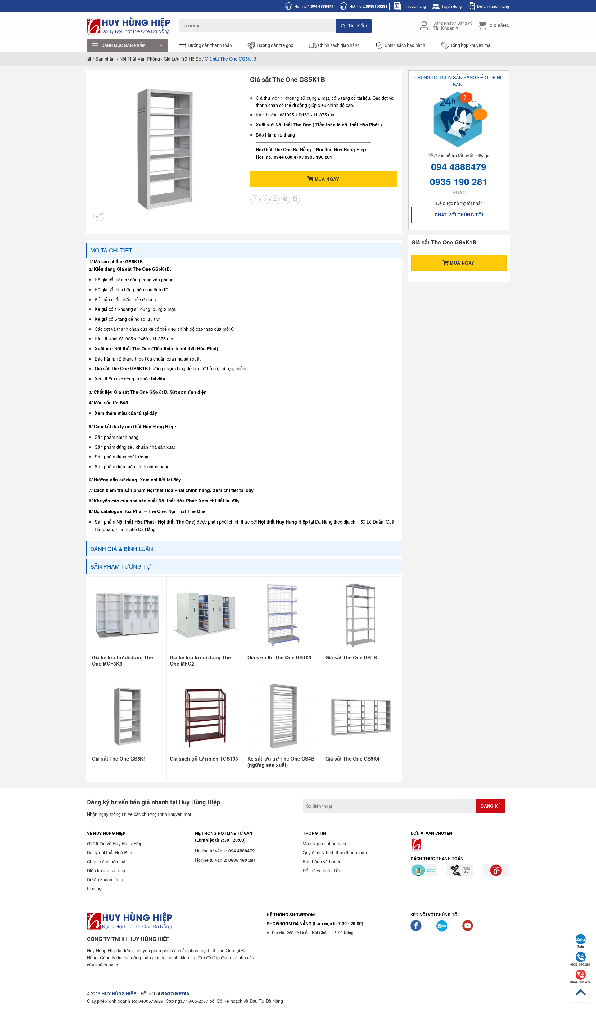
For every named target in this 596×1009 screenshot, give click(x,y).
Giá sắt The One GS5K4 (352, 759)
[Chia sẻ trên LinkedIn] (295, 199)
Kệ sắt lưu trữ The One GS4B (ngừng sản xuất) (280, 762)
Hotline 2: (368, 6)
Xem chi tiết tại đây (160, 479)
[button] (493, 26)
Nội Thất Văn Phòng (140, 58)
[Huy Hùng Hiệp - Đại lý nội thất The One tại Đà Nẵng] (128, 26)
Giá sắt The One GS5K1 (119, 759)
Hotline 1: (313, 6)
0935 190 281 (459, 181)
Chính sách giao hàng (339, 45)
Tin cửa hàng (414, 6)
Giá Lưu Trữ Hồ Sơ (182, 58)
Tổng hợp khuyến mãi (470, 45)
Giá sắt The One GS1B (351, 657)
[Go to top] (580, 992)
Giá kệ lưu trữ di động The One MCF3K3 (122, 660)
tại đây (158, 378)
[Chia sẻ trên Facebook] (255, 199)
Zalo (580, 946)
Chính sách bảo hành (405, 45)
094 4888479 (458, 166)
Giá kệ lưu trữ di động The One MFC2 (200, 660)
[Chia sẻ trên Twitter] (265, 199)
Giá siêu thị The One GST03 (279, 657)
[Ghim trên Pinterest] (285, 199)
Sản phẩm (105, 58)
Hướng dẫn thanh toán (210, 45)
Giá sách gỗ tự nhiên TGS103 (204, 759)
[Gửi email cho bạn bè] (275, 199)
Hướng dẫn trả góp (275, 45)
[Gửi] (354, 26)
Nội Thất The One (186, 511)
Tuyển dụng (451, 6)
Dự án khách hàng (493, 6)
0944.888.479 (580, 982)
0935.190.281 (580, 964)
